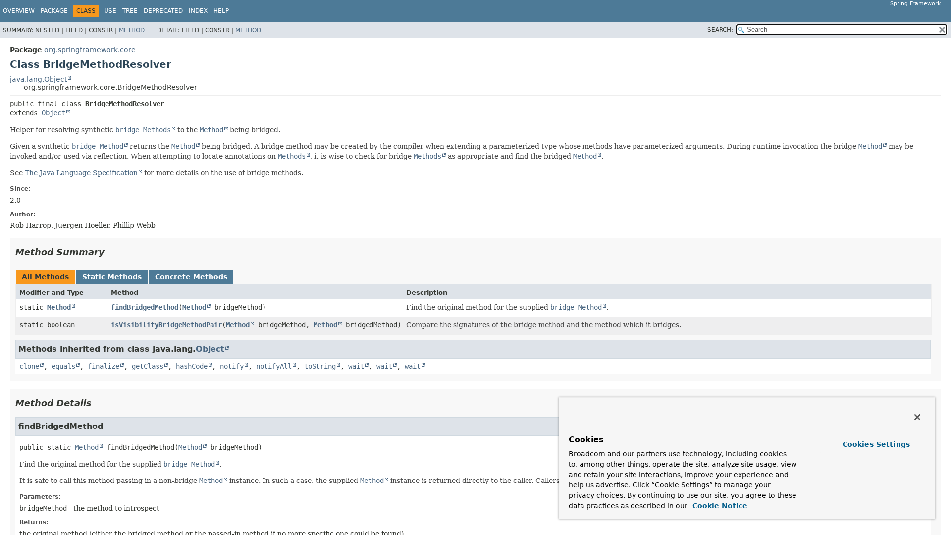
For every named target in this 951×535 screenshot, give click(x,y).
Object (53, 113)
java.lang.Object (38, 79)
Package (54, 10)
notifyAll (274, 366)
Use (110, 10)
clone (29, 366)
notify (232, 366)
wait (356, 366)
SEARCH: (720, 29)
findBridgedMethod (144, 307)
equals (63, 366)
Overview (19, 10)
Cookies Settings (876, 444)
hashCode (192, 366)
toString (320, 366)
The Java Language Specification (81, 173)
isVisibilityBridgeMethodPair (166, 325)
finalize (103, 366)
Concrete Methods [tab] (191, 277)
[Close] (917, 417)
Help (221, 10)
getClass (147, 366)
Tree (130, 10)
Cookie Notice (718, 506)
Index (198, 10)
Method (132, 30)
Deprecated (163, 10)
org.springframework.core (90, 50)
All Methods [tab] (45, 277)
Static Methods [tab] (112, 277)
